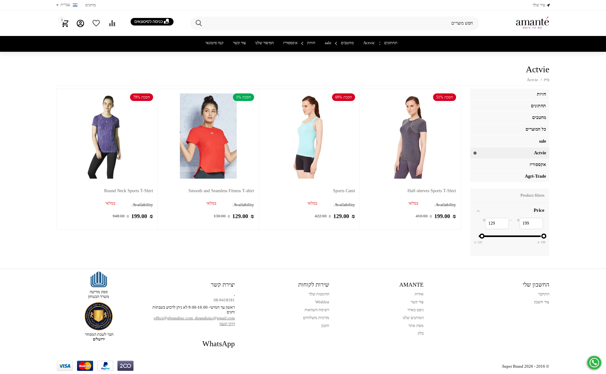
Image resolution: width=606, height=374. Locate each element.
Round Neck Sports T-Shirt (128, 190)
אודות (419, 294)
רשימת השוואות (317, 309)
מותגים (90, 5)
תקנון (325, 325)
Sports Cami (344, 190)
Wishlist (322, 302)
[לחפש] (198, 23)
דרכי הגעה (227, 323)
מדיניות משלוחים (316, 317)
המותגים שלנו (413, 317)
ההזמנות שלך (319, 294)
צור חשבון (541, 302)
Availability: (445, 204)
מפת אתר (416, 325)
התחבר (543, 294)
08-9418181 (224, 300)
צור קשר (417, 302)
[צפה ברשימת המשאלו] (96, 23)
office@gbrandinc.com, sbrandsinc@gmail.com (194, 318)
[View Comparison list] (112, 23)
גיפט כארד (415, 309)
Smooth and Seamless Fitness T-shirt (221, 190)
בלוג (421, 333)
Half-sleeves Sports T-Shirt (431, 190)
